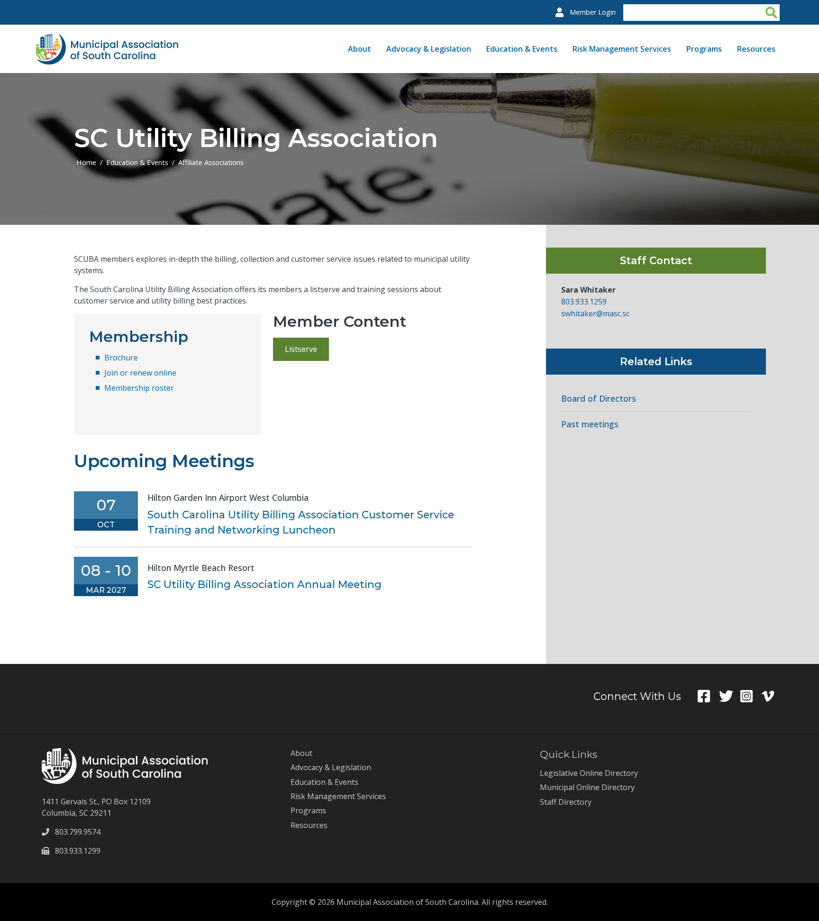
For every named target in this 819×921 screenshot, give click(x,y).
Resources (756, 49)
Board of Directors (598, 399)
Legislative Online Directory (589, 773)
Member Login (593, 12)
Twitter (729, 696)
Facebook (708, 696)
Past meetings (590, 424)
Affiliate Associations (211, 162)
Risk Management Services (622, 49)
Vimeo (772, 696)
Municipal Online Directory (587, 787)
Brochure (121, 357)
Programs (704, 49)
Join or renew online (140, 373)
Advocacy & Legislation (428, 49)
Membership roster (139, 388)
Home (86, 162)
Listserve (301, 349)
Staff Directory (566, 802)
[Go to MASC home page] (107, 39)
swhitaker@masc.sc (595, 313)
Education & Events (521, 49)
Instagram (751, 696)
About (359, 49)
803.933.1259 (585, 301)
